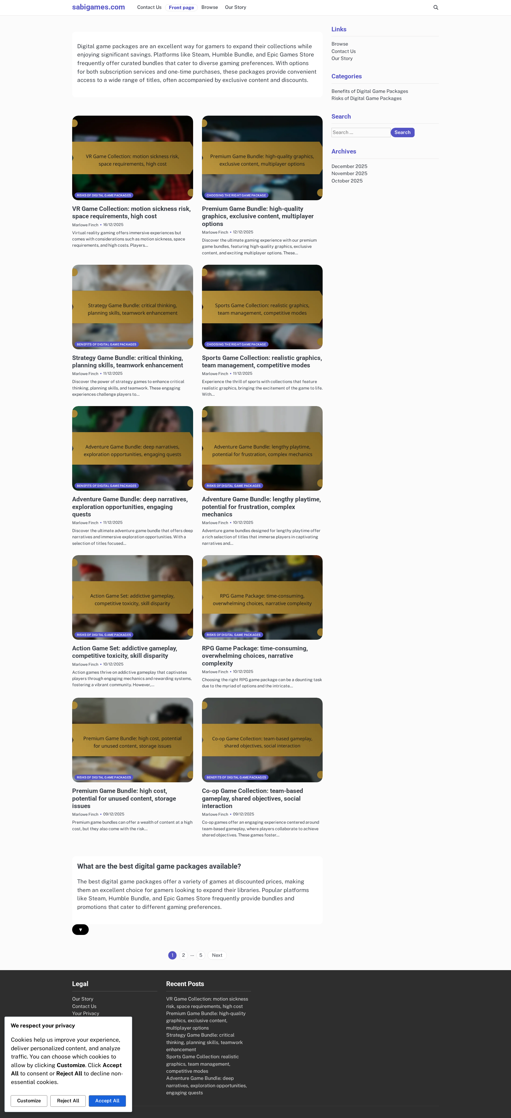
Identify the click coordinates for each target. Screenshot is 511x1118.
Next (217, 955)
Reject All (68, 1101)
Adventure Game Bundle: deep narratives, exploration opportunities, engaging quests (130, 506)
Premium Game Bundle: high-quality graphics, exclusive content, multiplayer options (258, 216)
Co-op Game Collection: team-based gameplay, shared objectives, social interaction (252, 798)
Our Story (235, 7)
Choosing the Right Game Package (236, 195)
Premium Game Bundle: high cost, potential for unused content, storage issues (124, 798)
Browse (209, 7)
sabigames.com (98, 7)
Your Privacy (85, 1013)
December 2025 (349, 166)
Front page (181, 7)
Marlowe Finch (85, 224)
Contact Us (149, 7)
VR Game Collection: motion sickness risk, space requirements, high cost (131, 212)
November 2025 (349, 173)
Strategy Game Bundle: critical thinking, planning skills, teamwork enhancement (127, 361)
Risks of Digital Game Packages (104, 195)
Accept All (107, 1101)
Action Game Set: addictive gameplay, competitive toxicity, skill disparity (124, 651)
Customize (29, 1101)
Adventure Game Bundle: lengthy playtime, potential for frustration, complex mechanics (261, 506)
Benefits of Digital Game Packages (107, 344)
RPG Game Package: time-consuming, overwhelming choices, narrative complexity (255, 655)
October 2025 (347, 181)
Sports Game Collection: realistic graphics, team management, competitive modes (262, 361)
